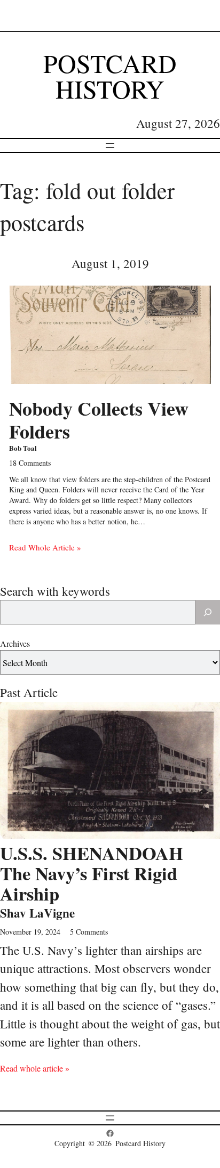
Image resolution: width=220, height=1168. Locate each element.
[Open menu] (110, 145)
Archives (15, 643)
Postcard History (110, 76)
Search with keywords (55, 591)
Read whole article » (34, 1068)
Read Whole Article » (45, 547)
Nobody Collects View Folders (98, 420)
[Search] (207, 612)
